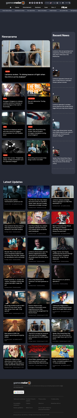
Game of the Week (42, 10)
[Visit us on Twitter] (30, 3)
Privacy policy (42, 399)
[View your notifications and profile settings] (62, 2)
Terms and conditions (19, 399)
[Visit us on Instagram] (39, 3)
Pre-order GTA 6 (31, 10)
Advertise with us (55, 403)
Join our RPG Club (64, 10)
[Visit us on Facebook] (37, 3)
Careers (28, 403)
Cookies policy (55, 399)
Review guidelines (18, 407)
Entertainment (27, 7)
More (52, 7)
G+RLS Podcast (53, 10)
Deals (46, 7)
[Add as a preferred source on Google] (19, 392)
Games (17, 7)
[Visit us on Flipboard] (32, 3)
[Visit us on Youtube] (35, 3)
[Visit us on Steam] (42, 3)
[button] (68, 3)
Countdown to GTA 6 (19, 10)
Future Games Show (7, 10)
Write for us (29, 407)
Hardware (38, 7)
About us (41, 403)
